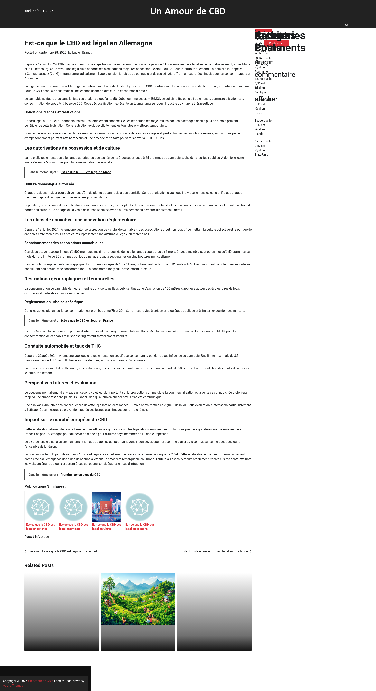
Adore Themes (13, 685)
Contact (260, 31)
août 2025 (261, 65)
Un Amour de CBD (188, 10)
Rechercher (272, 34)
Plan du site (262, 50)
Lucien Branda (82, 52)
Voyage (43, 537)
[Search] (347, 25)
